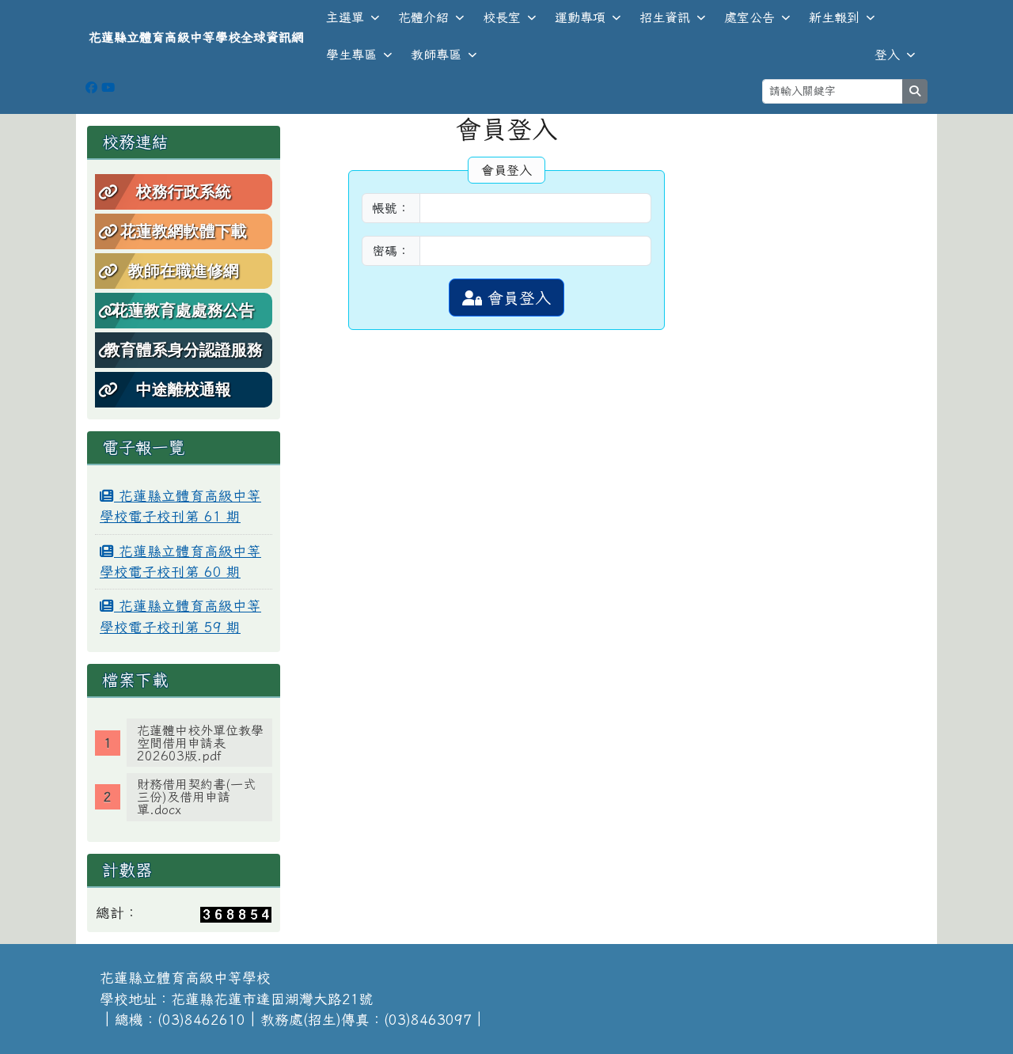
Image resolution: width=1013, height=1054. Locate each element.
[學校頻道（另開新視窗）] (108, 87)
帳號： (391, 208)
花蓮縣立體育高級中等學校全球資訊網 (196, 37)
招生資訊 (664, 17)
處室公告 (749, 17)
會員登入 (516, 297)
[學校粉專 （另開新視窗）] (91, 87)
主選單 (345, 17)
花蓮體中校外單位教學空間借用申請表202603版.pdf (200, 743)
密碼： (391, 251)
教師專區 (436, 54)
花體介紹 (423, 17)
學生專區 (351, 54)
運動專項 (580, 17)
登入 (887, 54)
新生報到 (834, 17)
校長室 (502, 17)
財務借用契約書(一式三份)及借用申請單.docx (196, 797)
